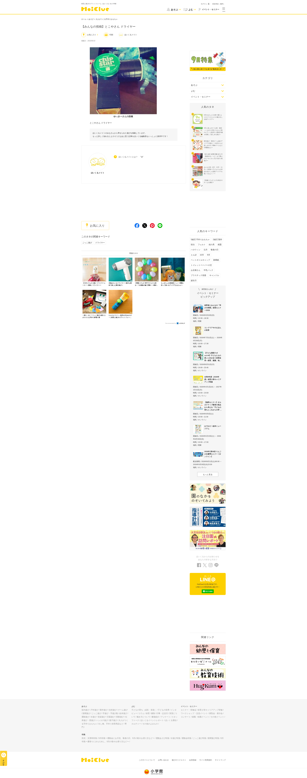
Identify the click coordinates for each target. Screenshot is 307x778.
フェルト (202, 245)
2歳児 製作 (217, 239)
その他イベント (217, 717)
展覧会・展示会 (216, 713)
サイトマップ (220, 760)
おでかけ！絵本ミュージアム (212, 427)
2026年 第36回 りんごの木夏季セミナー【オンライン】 (212, 454)
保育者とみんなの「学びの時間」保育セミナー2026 (212, 307)
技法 (193, 245)
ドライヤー (100, 243)
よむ (193, 91)
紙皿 (220, 245)
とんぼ (194, 255)
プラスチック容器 (198, 275)
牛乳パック (208, 270)
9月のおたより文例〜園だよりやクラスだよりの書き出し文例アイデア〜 (213, 117)
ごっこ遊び (87, 243)
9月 (208, 255)
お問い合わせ (163, 760)
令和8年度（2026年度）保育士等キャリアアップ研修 (212, 379)
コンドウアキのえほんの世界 (212, 329)
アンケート (165, 717)
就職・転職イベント (200, 717)
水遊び (93, 717)
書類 (153, 713)
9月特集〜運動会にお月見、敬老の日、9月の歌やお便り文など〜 (126, 738)
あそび (91, 19)
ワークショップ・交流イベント (194, 713)
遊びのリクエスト (179, 760)
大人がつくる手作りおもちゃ (107, 19)
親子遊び (113, 720)
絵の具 (212, 245)
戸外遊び (94, 710)
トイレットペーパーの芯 (201, 265)
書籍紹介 (155, 717)
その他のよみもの (150, 724)
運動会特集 (186, 738)
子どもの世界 (163, 710)
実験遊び (120, 717)
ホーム (83, 19)
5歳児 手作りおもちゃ (200, 239)
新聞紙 (216, 260)
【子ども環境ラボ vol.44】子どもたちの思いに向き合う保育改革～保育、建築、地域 (212, 356)
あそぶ (194, 85)
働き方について (143, 717)
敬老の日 (214, 250)
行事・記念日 (162, 713)
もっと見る (208, 475)
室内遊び (85, 710)
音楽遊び (102, 717)
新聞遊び (86, 713)
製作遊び (103, 710)
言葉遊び (111, 717)
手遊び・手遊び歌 (110, 713)
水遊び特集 (175, 738)
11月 (205, 250)
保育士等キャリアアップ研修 (210, 710)
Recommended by (170, 323)
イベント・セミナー (200, 97)
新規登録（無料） (218, 4)
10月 (202, 255)
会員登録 (192, 760)
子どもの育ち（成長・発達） (143, 710)
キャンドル (214, 275)
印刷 (111, 35)
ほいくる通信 (171, 720)
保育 (148, 713)
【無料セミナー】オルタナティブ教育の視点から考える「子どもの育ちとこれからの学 (212, 406)
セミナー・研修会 (188, 710)
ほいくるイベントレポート (152, 720)
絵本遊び (123, 713)
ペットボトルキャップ (200, 260)
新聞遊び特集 (213, 738)
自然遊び (113, 710)
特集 (83, 734)
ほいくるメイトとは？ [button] (128, 157)
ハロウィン (195, 250)
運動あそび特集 (162, 738)
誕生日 (194, 280)
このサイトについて (147, 760)
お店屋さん (195, 270)
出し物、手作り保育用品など (110, 724)
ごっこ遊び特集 (199, 738)
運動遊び (85, 717)
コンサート (185, 717)
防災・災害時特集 (89, 738)
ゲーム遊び (123, 710)
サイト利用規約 (205, 760)
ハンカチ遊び (102, 720)
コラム (141, 713)
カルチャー (136, 724)
